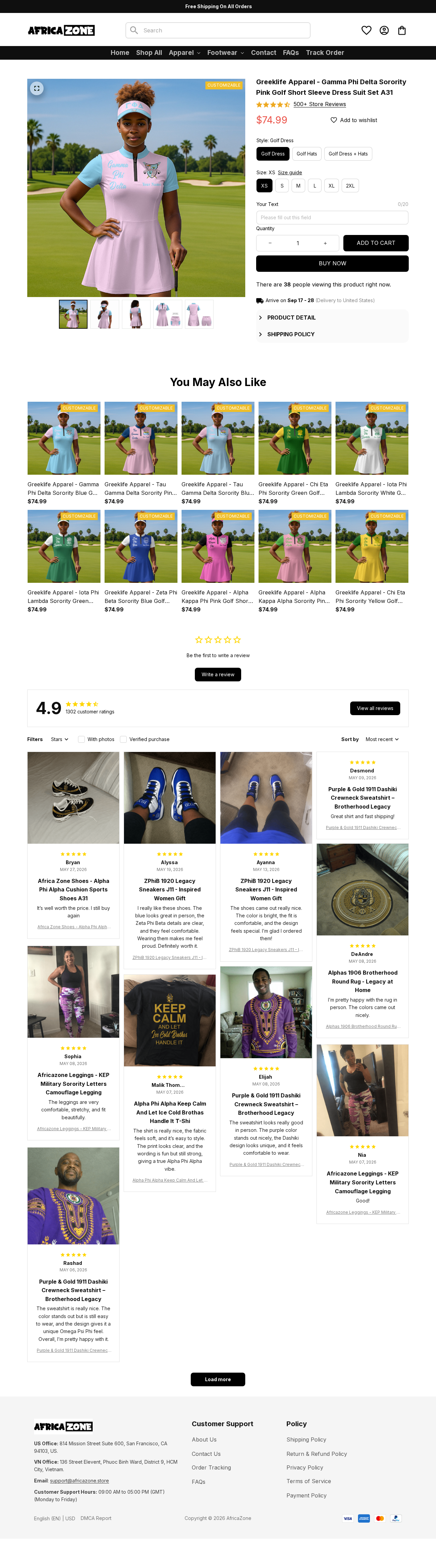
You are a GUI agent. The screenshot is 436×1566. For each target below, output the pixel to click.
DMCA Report (96, 1518)
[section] (320, 104)
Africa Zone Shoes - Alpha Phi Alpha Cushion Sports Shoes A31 (73, 927)
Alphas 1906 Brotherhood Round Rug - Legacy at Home (363, 1027)
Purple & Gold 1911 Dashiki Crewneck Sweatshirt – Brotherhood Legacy (362, 828)
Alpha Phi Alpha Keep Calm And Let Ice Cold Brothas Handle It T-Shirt (170, 1180)
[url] (79, 1480)
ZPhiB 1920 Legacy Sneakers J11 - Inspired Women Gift (170, 958)
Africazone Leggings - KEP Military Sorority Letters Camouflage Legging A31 (73, 1129)
